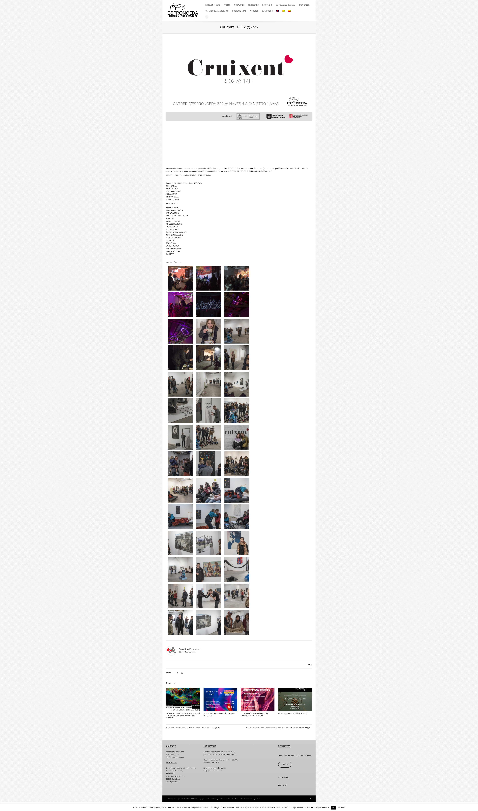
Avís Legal (282, 785)
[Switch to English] (277, 11)
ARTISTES (254, 11)
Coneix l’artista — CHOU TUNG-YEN (292, 713)
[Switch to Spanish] (289, 11)
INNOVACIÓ (267, 5)
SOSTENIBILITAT (239, 11)
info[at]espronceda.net (175, 757)
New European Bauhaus (285, 5)
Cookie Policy (283, 778)
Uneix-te (285, 764)
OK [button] (333, 808)
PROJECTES (253, 5)
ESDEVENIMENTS (212, 5)
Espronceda (195, 649)
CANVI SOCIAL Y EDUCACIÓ (217, 11)
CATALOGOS (267, 11)
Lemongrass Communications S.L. (223, 799)
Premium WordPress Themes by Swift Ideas (248, 799)
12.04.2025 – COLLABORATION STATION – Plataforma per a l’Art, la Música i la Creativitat (183, 715)
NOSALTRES (239, 5)
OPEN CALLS (304, 5)
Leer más (341, 807)
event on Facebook (173, 262)
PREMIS (227, 5)
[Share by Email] (181, 672)
